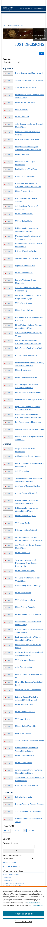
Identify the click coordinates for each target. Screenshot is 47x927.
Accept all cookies (24, 913)
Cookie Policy (37, 905)
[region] (23, 906)
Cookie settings (33, 902)
